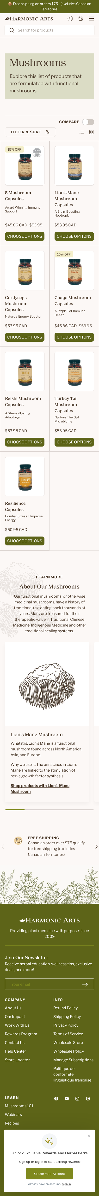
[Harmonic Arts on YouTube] (67, 1098)
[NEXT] (96, 847)
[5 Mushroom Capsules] (24, 165)
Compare (69, 122)
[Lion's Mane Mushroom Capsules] (74, 165)
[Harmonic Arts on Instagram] (77, 1098)
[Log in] (70, 18)
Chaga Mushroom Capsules (73, 301)
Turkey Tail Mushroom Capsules (66, 405)
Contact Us (15, 1042)
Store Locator (17, 1060)
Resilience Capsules (15, 507)
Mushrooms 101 (19, 1106)
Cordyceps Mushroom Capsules (16, 304)
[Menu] (89, 18)
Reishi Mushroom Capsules (23, 402)
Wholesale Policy (68, 1051)
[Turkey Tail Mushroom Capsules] (74, 371)
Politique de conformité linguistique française (72, 1074)
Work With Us (17, 1025)
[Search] (10, 30)
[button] (80, 18)
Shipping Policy (67, 1016)
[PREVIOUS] (3, 847)
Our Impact (15, 1016)
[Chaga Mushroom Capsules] (74, 270)
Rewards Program (21, 1034)
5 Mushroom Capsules (18, 196)
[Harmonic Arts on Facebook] (56, 1098)
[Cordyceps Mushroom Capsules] (24, 270)
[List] (82, 132)
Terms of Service (68, 1034)
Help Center (15, 1051)
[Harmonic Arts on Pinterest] (88, 1098)
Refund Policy (65, 1008)
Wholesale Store (68, 1042)
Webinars (13, 1114)
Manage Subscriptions (73, 1060)
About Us (13, 1008)
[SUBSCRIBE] (85, 984)
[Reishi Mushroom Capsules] (24, 371)
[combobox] (49, 30)
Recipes (12, 1123)
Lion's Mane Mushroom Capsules (67, 199)
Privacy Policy (65, 1025)
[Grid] (91, 132)
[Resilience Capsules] (24, 476)
